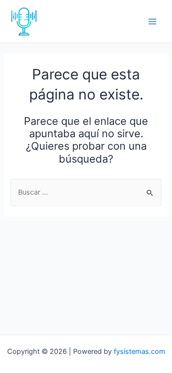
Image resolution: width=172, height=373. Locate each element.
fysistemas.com (139, 351)
